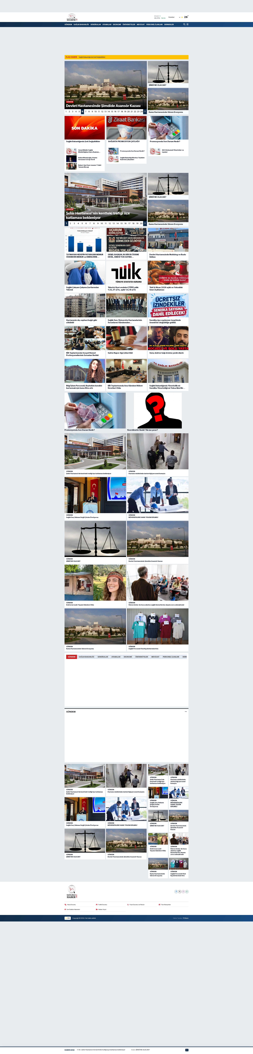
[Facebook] (176, 891)
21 (132, 112)
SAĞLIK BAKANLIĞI (81, 24)
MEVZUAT (141, 24)
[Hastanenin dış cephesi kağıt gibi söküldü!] (85, 305)
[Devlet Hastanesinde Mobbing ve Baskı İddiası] (168, 240)
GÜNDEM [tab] (71, 657)
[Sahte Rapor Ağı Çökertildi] (126, 338)
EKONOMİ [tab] (128, 657)
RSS (68, 918)
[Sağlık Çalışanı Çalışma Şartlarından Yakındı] (85, 273)
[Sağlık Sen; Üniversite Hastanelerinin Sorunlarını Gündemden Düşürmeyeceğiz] (126, 305)
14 (109, 112)
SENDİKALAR (96, 24)
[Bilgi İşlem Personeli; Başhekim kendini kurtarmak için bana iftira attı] (85, 371)
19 (125, 112)
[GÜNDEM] (186, 712)
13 (105, 112)
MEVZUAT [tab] (155, 657)
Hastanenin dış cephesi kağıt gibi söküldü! (81, 321)
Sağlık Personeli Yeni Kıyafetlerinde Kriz (143, 649)
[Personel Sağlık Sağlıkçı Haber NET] (72, 17)
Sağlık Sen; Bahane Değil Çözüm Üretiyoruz (82, 517)
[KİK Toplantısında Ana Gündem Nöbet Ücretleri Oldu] (126, 371)
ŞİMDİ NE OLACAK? (73, 561)
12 (102, 112)
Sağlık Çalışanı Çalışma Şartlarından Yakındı (82, 288)
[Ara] (184, 24)
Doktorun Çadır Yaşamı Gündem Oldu (80, 605)
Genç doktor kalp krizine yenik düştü (166, 353)
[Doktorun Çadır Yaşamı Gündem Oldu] (95, 583)
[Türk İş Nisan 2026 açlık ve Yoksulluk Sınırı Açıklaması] (168, 273)
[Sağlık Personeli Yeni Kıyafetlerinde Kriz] (157, 626)
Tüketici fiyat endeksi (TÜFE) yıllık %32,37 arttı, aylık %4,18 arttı (123, 288)
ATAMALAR (106, 24)
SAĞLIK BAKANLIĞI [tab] (86, 657)
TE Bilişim (185, 918)
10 (95, 112)
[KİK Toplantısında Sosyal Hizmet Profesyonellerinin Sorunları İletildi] (85, 338)
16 (115, 112)
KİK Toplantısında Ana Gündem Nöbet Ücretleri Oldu (125, 387)
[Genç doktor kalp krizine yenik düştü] (168, 338)
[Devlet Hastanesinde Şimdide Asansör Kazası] (157, 539)
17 (119, 112)
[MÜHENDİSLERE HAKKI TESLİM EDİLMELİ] (157, 495)
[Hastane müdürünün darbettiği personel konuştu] (157, 451)
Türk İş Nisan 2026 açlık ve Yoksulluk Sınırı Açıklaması (166, 288)
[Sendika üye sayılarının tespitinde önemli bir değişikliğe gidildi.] (168, 305)
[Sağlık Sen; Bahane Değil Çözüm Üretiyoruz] (95, 495)
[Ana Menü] (187, 24)
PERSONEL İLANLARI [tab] (171, 657)
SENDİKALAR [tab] (103, 657)
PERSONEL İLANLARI (154, 24)
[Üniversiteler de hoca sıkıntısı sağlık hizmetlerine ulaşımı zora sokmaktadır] (157, 583)
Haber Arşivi (102, 909)
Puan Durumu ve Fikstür (137, 904)
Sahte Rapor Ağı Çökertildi (120, 353)
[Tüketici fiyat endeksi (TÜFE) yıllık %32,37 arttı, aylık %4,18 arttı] (126, 273)
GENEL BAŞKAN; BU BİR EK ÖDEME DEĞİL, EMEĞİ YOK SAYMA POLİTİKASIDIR (123, 256)
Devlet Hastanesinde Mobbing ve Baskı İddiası (167, 256)
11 (99, 112)
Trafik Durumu (102, 904)
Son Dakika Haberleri (73, 909)
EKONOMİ (117, 24)
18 (122, 112)
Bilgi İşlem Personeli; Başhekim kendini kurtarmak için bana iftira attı (84, 387)
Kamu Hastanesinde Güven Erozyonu (80, 649)
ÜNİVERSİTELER (129, 24)
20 (128, 112)
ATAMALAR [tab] (115, 657)
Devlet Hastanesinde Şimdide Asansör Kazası (145, 561)
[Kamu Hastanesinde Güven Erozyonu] (95, 626)
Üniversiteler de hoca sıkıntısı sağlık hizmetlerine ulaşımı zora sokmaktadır (156, 605)
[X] (179, 891)
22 (135, 112)
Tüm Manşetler (166, 904)
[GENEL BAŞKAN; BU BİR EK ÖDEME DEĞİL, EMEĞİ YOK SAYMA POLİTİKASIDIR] (126, 240)
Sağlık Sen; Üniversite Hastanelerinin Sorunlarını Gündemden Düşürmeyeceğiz (125, 321)
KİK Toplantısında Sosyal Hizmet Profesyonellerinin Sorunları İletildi (82, 354)
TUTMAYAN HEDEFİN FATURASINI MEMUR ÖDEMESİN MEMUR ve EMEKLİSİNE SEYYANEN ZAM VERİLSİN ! (84, 256)
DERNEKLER (169, 24)
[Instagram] (183, 891)
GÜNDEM (68, 24)
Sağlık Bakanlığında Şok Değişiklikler (92, 57)
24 (141, 112)
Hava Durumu (71, 904)
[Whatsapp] (186, 891)
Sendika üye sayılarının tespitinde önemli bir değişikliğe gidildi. (165, 321)
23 (138, 112)
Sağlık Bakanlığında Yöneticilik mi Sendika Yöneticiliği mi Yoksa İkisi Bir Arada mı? (166, 387)
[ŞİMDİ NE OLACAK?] (95, 539)
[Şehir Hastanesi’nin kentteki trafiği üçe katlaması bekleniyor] (95, 451)
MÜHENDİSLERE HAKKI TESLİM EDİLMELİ (143, 517)
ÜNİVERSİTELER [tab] (141, 657)
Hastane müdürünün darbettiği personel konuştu (147, 473)
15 (112, 112)
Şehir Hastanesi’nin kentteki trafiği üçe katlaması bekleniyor (88, 473)
